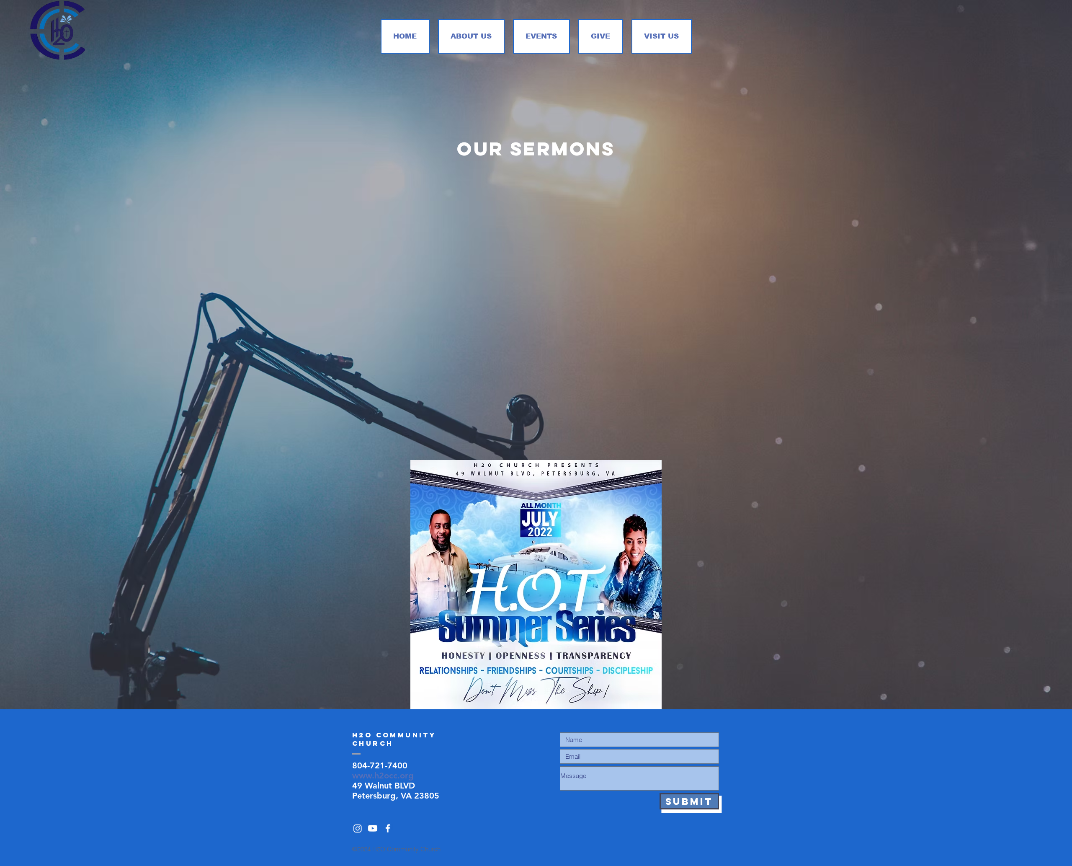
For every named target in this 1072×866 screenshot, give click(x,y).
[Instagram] (357, 828)
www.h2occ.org (383, 775)
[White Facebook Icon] (387, 828)
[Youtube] (372, 828)
